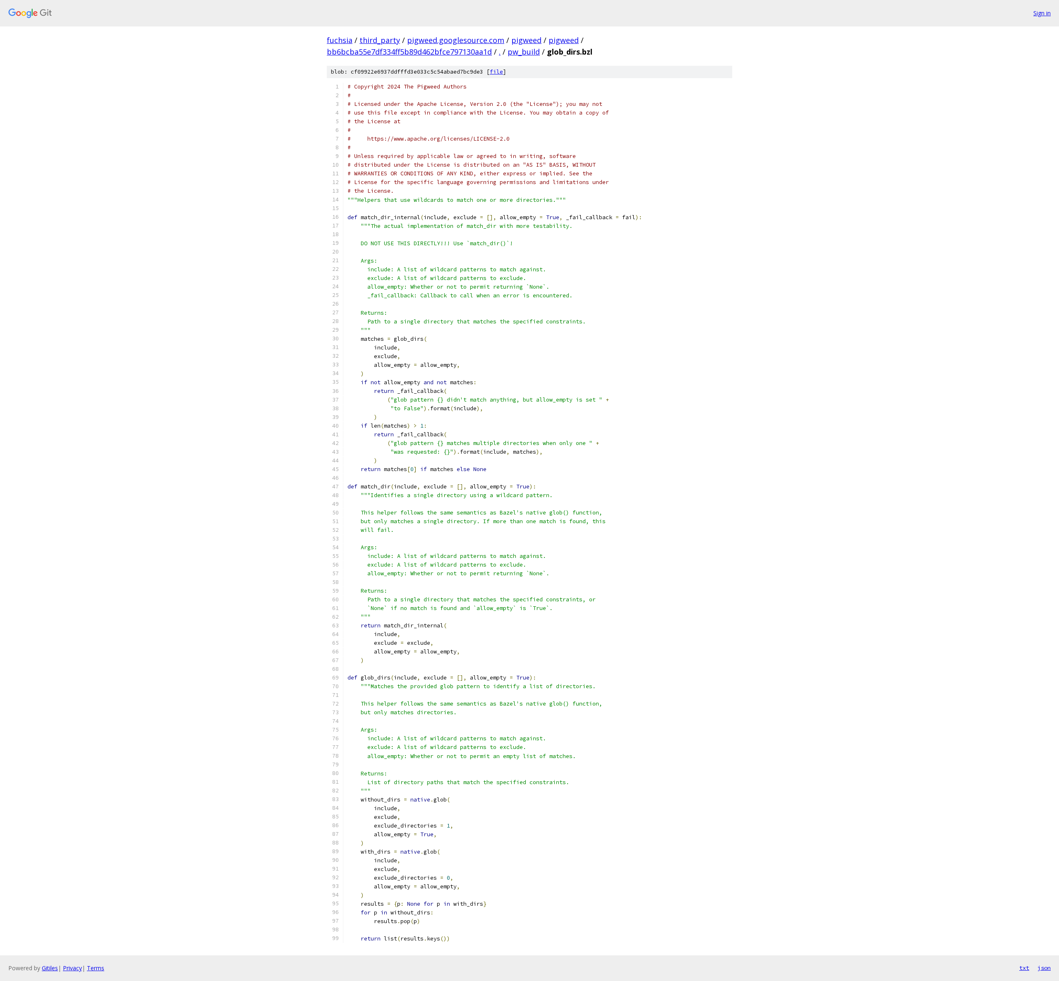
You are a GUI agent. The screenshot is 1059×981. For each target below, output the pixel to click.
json (1044, 967)
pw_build (524, 52)
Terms (95, 968)
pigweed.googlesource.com (455, 40)
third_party (379, 40)
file (496, 71)
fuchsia (339, 40)
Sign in (1042, 13)
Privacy (72, 968)
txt (1024, 967)
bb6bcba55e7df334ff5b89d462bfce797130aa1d (409, 52)
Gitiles (50, 968)
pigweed (526, 40)
